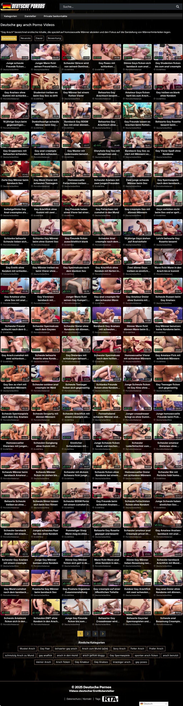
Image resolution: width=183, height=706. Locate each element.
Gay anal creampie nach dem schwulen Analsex (45, 154)
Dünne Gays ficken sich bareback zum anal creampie (137, 66)
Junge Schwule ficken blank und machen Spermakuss (107, 446)
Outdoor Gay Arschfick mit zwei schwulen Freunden (137, 592)
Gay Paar (45, 648)
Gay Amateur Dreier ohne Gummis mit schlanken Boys (137, 300)
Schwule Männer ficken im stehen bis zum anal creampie (45, 475)
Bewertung (54, 38)
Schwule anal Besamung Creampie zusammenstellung (168, 621)
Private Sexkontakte (55, 16)
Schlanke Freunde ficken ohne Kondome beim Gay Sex (106, 387)
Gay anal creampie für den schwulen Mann (107, 298)
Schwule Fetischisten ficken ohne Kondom (137, 503)
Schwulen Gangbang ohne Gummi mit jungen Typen (45, 446)
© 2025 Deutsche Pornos (91, 687)
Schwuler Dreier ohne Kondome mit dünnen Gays (76, 329)
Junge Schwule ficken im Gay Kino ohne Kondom (137, 387)
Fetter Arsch (137, 648)
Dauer (39, 38)
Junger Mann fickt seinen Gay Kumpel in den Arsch (76, 300)
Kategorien (10, 16)
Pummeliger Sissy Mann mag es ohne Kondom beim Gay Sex (76, 533)
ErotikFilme (69, 69)
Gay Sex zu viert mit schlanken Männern (14, 386)
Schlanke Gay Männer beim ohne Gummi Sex (45, 240)
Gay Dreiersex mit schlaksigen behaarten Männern (76, 358)
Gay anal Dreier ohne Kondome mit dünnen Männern (168, 592)
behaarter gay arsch (66, 648)
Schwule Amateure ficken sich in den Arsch (15, 621)
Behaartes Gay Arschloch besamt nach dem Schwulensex (106, 97)
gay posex (141, 662)
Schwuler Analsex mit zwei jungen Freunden (106, 182)
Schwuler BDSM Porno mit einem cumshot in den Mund (76, 504)
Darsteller (30, 16)
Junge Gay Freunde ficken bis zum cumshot (76, 621)
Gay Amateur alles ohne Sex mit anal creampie (15, 300)
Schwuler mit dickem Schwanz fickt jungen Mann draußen (76, 475)
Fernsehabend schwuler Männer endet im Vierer (106, 416)
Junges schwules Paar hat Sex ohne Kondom (45, 532)
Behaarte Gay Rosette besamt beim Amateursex (168, 124)
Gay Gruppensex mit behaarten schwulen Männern (15, 154)
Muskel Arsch (27, 648)
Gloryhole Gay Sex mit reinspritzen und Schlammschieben (107, 154)
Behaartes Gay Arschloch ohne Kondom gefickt (107, 124)
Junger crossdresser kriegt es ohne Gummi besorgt (137, 416)
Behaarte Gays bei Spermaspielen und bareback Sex (137, 621)
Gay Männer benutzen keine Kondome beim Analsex (168, 329)
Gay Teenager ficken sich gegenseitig (168, 386)
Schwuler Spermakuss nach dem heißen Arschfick (107, 358)
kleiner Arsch (43, 662)
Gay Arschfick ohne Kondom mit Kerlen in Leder (107, 270)
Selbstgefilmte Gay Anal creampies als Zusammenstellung (15, 212)
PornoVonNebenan (134, 69)
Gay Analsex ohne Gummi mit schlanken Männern (15, 95)
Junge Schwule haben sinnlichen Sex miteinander (168, 504)
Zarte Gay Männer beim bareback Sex (14, 182)
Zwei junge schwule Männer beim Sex (137, 182)
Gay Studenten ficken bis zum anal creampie (168, 65)
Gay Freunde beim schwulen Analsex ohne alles (106, 504)
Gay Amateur (82, 662)
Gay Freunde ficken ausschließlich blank (76, 240)
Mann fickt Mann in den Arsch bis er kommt (168, 269)
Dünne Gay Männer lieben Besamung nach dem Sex (137, 563)
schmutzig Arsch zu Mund (19, 655)
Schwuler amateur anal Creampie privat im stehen (137, 533)
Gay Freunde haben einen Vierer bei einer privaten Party (76, 212)
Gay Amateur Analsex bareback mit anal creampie (168, 533)
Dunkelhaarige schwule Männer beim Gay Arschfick (45, 124)
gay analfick (45, 655)
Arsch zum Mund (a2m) (95, 648)
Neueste (26, 38)
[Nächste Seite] (103, 634)
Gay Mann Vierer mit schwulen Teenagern (46, 182)
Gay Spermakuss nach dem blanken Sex (76, 269)
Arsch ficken (63, 662)
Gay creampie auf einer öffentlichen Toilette (106, 590)
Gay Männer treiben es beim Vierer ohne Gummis (45, 270)
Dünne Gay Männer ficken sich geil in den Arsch (76, 563)
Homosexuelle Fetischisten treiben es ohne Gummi (76, 183)
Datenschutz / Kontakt (79, 699)
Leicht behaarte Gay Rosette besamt (168, 240)
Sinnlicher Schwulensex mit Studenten (76, 446)
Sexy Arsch (119, 648)
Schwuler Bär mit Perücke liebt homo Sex (168, 475)
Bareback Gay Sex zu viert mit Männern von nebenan (137, 154)
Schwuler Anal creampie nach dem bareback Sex (106, 241)
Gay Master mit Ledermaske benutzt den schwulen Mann (76, 154)
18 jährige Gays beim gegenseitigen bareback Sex (15, 124)
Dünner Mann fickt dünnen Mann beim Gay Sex (137, 329)
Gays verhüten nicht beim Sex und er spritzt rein (168, 212)
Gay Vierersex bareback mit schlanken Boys (45, 300)
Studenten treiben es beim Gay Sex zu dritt (45, 94)
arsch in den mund (67, 655)
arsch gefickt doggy (94, 655)
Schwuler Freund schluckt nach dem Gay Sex (14, 329)
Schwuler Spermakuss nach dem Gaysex (45, 328)
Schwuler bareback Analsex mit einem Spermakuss (15, 533)
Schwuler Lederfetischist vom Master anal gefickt (137, 446)
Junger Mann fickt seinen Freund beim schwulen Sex (45, 66)
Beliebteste (9, 38)
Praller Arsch (156, 648)
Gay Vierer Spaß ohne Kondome (168, 152)
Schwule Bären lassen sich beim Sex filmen (45, 503)
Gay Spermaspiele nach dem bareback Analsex (168, 183)
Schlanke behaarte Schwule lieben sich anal (14, 241)
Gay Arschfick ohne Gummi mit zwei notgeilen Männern (45, 212)
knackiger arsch (121, 662)
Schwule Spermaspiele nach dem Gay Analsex (15, 415)
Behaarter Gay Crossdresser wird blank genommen (107, 621)
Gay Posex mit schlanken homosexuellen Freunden (107, 68)
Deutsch (147, 703)
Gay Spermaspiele (120, 655)
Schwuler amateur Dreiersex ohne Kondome (168, 446)
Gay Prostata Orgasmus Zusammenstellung (76, 590)
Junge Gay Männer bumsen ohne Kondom (45, 561)
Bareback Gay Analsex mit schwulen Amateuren (107, 329)
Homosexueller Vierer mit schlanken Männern (137, 357)
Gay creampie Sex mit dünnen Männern (137, 211)
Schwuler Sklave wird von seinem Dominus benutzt (76, 66)
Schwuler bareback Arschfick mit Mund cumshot (168, 563)
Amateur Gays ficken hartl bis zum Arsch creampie (137, 95)
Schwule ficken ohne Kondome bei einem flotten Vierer (107, 475)
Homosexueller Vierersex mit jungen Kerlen (15, 446)
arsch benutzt (170, 655)
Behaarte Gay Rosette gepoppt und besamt (106, 532)
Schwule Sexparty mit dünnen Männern (45, 415)
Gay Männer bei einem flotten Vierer (76, 94)
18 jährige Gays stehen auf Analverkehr (137, 240)
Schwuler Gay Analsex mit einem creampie (15, 561)
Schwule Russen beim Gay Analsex (168, 298)
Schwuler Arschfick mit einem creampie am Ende (76, 416)
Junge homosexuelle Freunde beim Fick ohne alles (168, 416)
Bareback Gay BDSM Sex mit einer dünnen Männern (76, 124)
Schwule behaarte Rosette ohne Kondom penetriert (45, 358)
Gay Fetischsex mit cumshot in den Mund (107, 211)
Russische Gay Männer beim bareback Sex (45, 590)
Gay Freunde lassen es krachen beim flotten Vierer (137, 124)
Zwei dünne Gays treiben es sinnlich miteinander (137, 270)
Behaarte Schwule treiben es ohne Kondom (15, 504)
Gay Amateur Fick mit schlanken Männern (167, 357)
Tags (97, 699)
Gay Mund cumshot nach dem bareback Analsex (15, 592)
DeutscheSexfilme (11, 69)
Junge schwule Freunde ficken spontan (15, 66)
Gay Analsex (101, 662)
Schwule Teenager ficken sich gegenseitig (76, 386)
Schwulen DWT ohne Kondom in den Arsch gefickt (45, 621)
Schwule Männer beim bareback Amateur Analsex (15, 475)
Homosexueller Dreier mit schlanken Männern (137, 474)
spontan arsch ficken (146, 655)
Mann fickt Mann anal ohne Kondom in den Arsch (106, 563)
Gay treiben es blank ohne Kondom (168, 94)
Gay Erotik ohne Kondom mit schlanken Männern (15, 270)
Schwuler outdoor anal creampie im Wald (45, 386)
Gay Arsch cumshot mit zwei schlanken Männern (15, 358)
